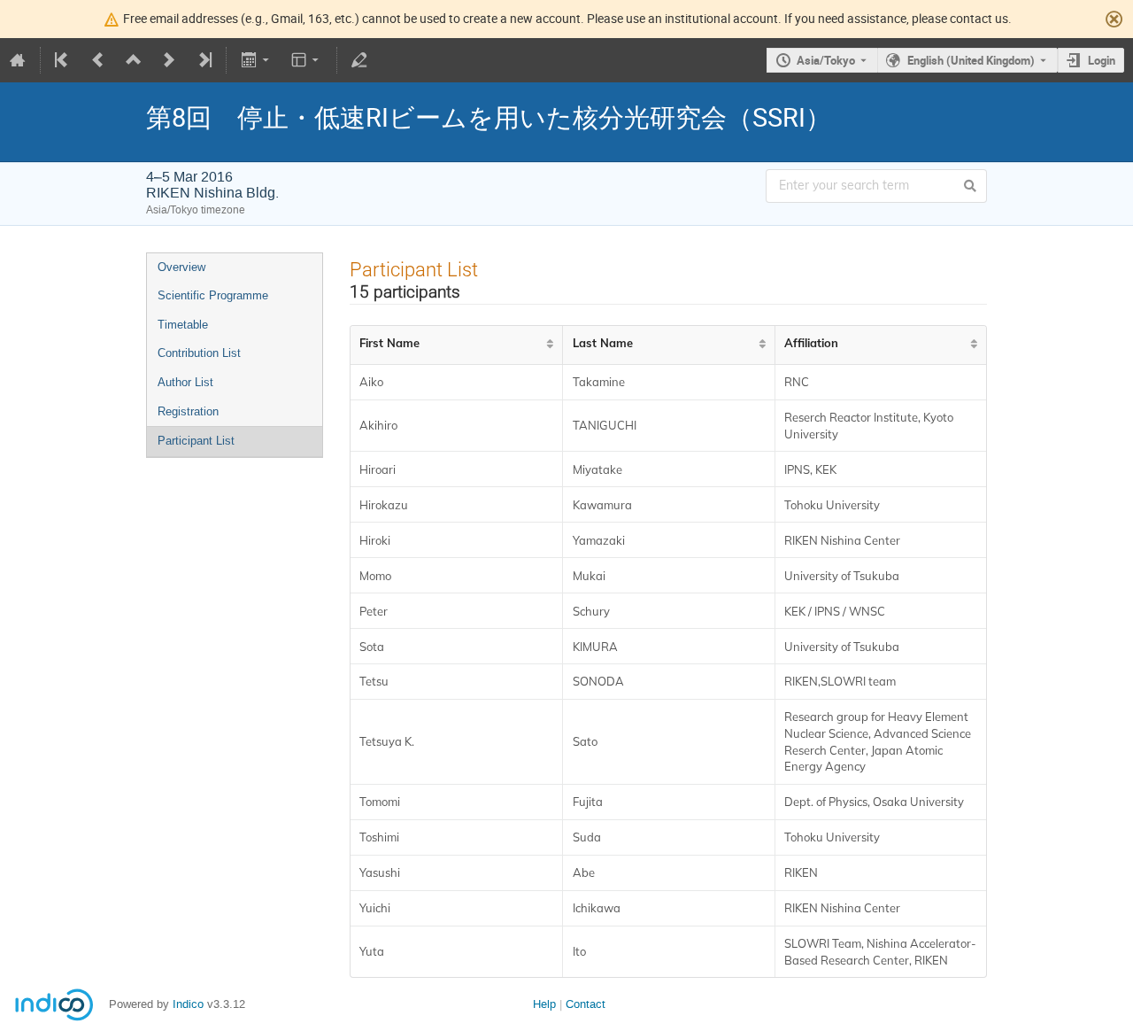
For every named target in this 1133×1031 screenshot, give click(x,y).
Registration (188, 411)
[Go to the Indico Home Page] (17, 60)
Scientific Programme (213, 295)
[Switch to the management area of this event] (359, 60)
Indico (188, 1004)
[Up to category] (133, 60)
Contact (585, 1004)
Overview (181, 267)
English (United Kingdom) (971, 60)
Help (544, 1004)
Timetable (183, 324)
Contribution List (199, 353)
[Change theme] (306, 60)
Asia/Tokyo (826, 60)
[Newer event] (169, 60)
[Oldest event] (63, 60)
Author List (185, 382)
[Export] (256, 60)
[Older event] (98, 60)
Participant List (196, 440)
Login (1101, 60)
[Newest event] (203, 60)
